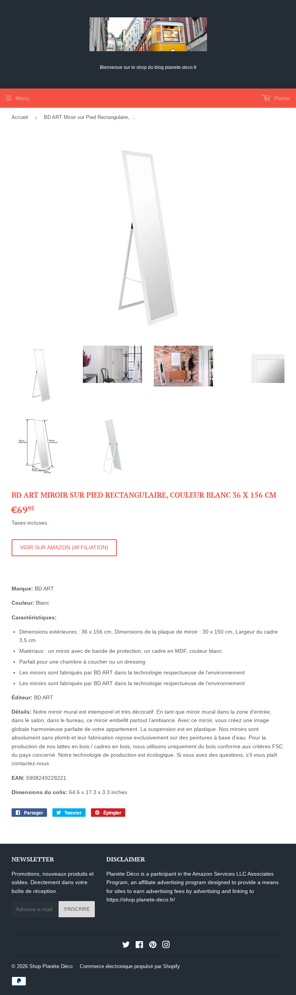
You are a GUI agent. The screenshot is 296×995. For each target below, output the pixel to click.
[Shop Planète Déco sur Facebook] (139, 946)
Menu (22, 98)
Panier (281, 98)
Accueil (20, 117)
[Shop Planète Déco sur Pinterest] (153, 946)
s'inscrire (77, 909)
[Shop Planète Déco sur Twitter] (126, 946)
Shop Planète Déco (50, 966)
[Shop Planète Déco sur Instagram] (166, 946)
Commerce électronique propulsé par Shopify (130, 966)
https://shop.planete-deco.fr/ (140, 899)
